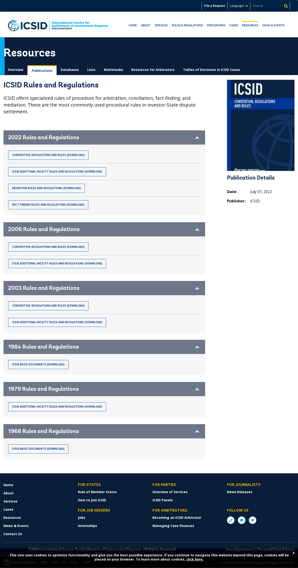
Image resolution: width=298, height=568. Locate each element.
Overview (15, 69)
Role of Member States (97, 492)
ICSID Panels (162, 500)
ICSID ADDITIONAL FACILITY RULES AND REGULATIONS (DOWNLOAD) (57, 322)
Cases (233, 25)
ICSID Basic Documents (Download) (38, 364)
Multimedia (113, 69)
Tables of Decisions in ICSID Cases (211, 69)
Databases (70, 69)
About (146, 25)
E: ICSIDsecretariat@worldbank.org (241, 520)
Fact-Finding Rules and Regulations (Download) (48, 205)
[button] (104, 137)
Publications (42, 70)
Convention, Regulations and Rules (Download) (48, 155)
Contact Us (12, 534)
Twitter (252, 520)
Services (161, 25)
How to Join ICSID (92, 500)
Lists (91, 69)
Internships (87, 525)
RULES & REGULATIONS (187, 25)
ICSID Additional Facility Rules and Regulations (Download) (57, 171)
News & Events (273, 25)
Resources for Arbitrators (153, 69)
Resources (250, 25)
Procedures (216, 25)
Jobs (81, 517)
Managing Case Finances (173, 525)
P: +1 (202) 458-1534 (230, 520)
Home (133, 25)
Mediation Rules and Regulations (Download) (46, 188)
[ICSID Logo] (58, 24)
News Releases (239, 492)
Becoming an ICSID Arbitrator (176, 517)
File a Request (214, 6)
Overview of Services (170, 492)
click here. (194, 559)
